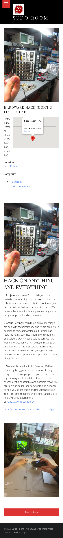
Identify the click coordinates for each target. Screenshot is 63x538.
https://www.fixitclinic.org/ (20, 401)
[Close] (39, 120)
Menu (6, 4)
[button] (33, 139)
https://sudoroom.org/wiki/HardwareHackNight (29, 409)
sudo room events (21, 186)
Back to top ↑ (20, 532)
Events (27, 131)
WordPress (47, 528)
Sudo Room (31, 17)
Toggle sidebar (31, 512)
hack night (16, 181)
